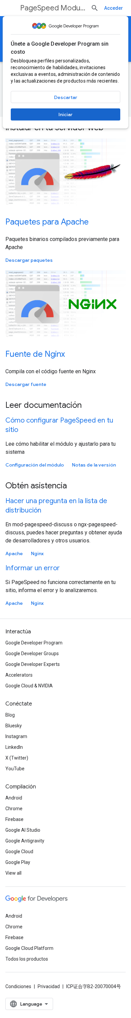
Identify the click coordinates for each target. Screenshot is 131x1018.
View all (13, 873)
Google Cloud (19, 851)
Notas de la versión (94, 465)
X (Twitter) (16, 758)
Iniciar (65, 114)
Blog (10, 715)
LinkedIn (14, 747)
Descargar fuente (25, 384)
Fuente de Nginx (35, 354)
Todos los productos (26, 959)
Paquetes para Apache (47, 222)
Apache (14, 553)
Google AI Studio (22, 830)
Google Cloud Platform (29, 948)
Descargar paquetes (29, 260)
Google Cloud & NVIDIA (29, 685)
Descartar (65, 97)
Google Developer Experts (32, 664)
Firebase (14, 819)
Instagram (16, 736)
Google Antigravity (24, 840)
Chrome (14, 808)
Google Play (17, 862)
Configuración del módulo (34, 465)
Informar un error (32, 568)
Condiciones (18, 986)
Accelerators (19, 675)
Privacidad (49, 986)
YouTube (15, 768)
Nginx (37, 553)
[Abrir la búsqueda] (95, 8)
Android (13, 798)
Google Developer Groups (32, 653)
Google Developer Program (33, 642)
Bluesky (13, 725)
